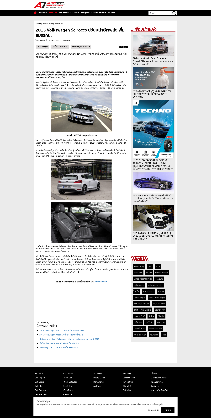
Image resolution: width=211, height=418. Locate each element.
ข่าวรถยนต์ (43, 12)
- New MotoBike (70, 381)
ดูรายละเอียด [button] (153, 410)
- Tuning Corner (128, 381)
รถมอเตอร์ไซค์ (140, 334)
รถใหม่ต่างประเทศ (60, 46)
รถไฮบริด (159, 278)
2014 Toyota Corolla (142, 309)
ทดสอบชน (138, 272)
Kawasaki (154, 334)
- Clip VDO (126, 386)
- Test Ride (67, 394)
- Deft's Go (126, 390)
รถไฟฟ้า (76, 12)
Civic (150, 266)
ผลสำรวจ (161, 322)
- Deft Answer (98, 381)
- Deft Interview (40, 394)
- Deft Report (39, 377)
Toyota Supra (139, 297)
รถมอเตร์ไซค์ (139, 316)
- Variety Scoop (128, 377)
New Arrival (68, 373)
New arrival (48, 23)
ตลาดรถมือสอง (155, 328)
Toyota (161, 291)
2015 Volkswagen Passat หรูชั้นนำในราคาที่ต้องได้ (61, 334)
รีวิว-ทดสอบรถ (65, 12)
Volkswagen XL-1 (155, 285)
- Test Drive (68, 390)
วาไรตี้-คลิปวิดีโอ (100, 12)
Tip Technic (97, 373)
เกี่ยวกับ (154, 373)
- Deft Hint (38, 386)
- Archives (96, 386)
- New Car (67, 377)
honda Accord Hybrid (143, 278)
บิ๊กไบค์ (151, 316)
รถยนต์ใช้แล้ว (139, 328)
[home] (35, 12)
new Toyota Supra (141, 303)
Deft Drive (67, 386)
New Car (59, 23)
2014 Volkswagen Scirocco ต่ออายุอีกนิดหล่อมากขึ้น (61, 330)
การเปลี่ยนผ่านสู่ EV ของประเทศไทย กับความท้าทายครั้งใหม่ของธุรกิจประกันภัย (152, 93)
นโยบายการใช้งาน (159, 377)
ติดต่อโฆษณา (157, 381)
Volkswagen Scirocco (81, 46)
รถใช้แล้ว (149, 322)
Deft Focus (38, 373)
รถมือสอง (138, 322)
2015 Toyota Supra (157, 297)
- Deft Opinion (40, 390)
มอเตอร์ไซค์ (160, 309)
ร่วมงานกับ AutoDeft (159, 390)
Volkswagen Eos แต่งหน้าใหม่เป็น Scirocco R (59, 347)
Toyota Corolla (159, 303)
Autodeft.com (101, 281)
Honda (149, 272)
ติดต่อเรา (111, 12)
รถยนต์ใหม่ (53, 12)
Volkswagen (43, 46)
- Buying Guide (98, 377)
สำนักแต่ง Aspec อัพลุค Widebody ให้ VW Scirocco (61, 343)
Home (38, 23)
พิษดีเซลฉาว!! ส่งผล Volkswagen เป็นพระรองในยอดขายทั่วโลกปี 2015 (69, 339)
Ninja (164, 334)
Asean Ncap (139, 266)
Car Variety (126, 373)
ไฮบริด (136, 291)
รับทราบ (167, 410)
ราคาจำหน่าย (148, 291)
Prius (158, 266)
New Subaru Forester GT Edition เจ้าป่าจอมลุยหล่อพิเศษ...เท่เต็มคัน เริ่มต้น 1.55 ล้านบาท (153, 235)
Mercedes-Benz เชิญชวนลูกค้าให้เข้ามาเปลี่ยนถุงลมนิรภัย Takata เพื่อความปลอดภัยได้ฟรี (153, 198)
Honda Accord (161, 272)
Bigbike (161, 316)
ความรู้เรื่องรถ (86, 12)
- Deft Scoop (39, 381)
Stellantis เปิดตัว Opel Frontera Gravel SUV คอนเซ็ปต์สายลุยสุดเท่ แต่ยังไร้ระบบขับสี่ (153, 61)
